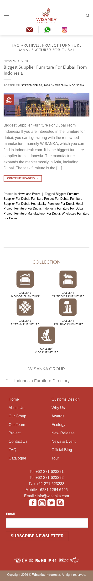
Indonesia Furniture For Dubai (63, 208)
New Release (63, 433)
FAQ (12, 450)
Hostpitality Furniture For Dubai (52, 203)
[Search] (87, 15)
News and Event (16, 60)
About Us (16, 408)
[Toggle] (7, 379)
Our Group (17, 416)
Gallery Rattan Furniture (25, 322)
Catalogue (17, 458)
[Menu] (6, 15)
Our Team (17, 425)
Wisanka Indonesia (69, 85)
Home (14, 399)
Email (10, 514)
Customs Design (66, 399)
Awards (58, 416)
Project (15, 433)
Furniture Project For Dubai (49, 198)
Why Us (58, 408)
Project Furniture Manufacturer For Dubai (32, 213)
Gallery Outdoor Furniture (68, 294)
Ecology (58, 425)
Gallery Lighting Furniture (67, 322)
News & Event (64, 441)
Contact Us (18, 441)
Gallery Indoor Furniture (25, 294)
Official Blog (62, 450)
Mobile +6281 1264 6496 (47, 490)
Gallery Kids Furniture (46, 350)
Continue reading (23, 178)
